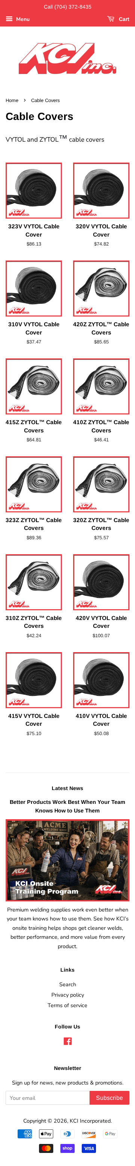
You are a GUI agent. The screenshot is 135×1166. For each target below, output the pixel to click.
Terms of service (67, 1005)
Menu (22, 19)
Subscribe (109, 1098)
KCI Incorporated (90, 1121)
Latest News (67, 788)
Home (12, 100)
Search (67, 984)
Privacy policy (67, 995)
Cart (123, 19)
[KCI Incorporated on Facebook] (67, 1042)
